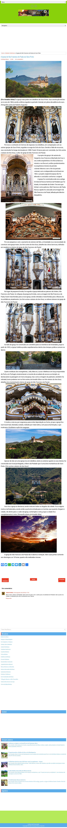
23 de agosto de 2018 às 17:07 (21, 592)
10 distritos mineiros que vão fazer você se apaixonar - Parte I (25, 761)
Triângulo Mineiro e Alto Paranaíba (9, 679)
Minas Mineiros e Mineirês (7, 666)
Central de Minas (5, 647)
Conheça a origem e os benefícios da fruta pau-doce (23, 743)
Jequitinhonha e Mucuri (7, 664)
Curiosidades (4, 654)
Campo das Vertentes (6, 644)
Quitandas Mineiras (6, 672)
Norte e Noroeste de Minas (7, 669)
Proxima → (61, 580)
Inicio (2, 53)
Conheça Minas (36, 826)
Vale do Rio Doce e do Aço (7, 681)
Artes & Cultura (4, 637)
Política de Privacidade (33, 824)
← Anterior (5, 580)
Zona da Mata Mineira (6, 684)
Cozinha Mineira (5, 651)
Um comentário (19, 59)
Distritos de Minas (5, 656)
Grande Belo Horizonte (6, 661)
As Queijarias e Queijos (6, 642)
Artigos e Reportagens (6, 639)
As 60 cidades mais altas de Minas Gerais (19, 770)
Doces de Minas (5, 659)
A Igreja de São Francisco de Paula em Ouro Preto (17, 57)
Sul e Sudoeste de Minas (7, 676)
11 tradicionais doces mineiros (16, 780)
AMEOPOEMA (9, 592)
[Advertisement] (33, 19)
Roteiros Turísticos (5, 674)
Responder (9, 598)
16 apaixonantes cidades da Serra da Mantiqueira (22, 752)
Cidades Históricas (10, 53)
